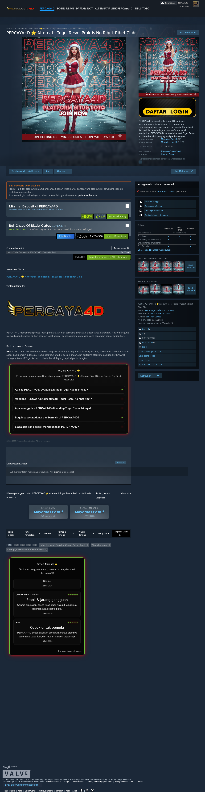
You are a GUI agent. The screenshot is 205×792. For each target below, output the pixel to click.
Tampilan (102, 533)
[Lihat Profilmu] (196, 4)
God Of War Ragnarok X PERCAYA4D (45, 229)
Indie (159, 310)
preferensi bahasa (166, 191)
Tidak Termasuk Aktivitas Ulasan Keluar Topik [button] (62, 545)
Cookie (140, 782)
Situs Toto (142, 8)
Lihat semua (120, 462)
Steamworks (30, 791)
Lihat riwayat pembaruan (150, 351)
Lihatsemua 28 (190, 266)
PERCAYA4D (47, 8)
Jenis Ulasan (11, 533)
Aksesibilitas (78, 782)
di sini (57, 472)
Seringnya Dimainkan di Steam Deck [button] (25, 549)
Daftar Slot (84, 8)
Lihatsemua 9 (190, 289)
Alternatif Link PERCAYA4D (113, 8)
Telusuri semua (121, 248)
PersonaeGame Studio (171, 151)
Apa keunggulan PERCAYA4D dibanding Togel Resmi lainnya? (53, 408)
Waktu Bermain (82, 533)
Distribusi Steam (45, 791)
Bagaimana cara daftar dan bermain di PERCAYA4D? (47, 417)
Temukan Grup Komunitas (150, 364)
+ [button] (140, 162)
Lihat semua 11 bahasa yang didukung (155, 250)
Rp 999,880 (184, 6)
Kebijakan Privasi (53, 782)
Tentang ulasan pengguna (103, 495)
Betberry (23, 28)
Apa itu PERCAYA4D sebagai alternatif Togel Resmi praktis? (51, 389)
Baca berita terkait (147, 356)
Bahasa (47, 533)
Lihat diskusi (144, 360)
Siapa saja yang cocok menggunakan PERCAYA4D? (47, 426)
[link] (93, 216)
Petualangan (150, 310)
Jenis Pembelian (30, 533)
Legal (66, 782)
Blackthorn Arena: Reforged (78, 229)
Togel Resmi (65, 8)
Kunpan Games (168, 154)
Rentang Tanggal (62, 533)
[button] (48, 171)
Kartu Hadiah (71, 791)
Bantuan (59, 791)
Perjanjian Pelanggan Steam (99, 782)
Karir (20, 791)
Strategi (170, 310)
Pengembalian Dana (124, 782)
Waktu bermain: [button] (99, 545)
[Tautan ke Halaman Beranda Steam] (20, 11)
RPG (164, 310)
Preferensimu (125, 493)
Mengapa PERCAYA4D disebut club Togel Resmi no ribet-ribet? (53, 399)
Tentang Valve (9, 791)
